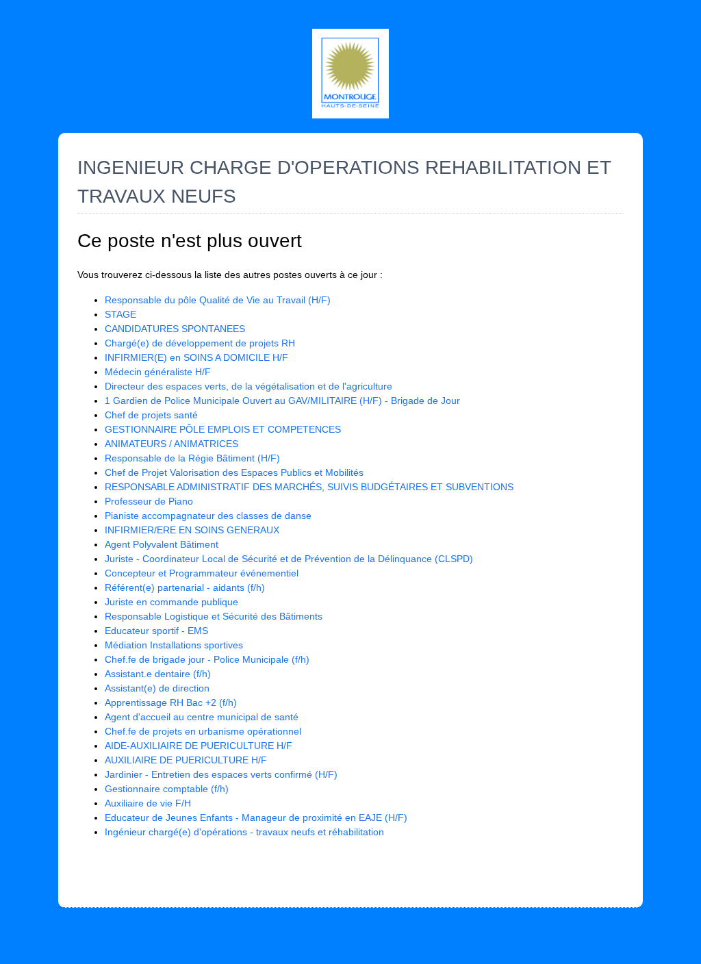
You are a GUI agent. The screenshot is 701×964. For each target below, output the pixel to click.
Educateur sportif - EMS (156, 630)
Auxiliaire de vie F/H (148, 803)
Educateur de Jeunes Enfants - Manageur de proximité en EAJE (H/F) (256, 817)
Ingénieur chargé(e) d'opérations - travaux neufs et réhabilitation (244, 831)
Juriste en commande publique (171, 601)
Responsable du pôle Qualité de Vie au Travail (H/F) (218, 299)
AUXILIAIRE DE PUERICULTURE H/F (186, 759)
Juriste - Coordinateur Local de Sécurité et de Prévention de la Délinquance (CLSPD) (289, 558)
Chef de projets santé (151, 414)
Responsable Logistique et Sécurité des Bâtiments (213, 616)
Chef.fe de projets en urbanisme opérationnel (203, 731)
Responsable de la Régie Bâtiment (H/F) (192, 458)
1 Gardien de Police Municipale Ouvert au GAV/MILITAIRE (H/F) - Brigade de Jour (282, 400)
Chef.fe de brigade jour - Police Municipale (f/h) (207, 659)
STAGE (120, 314)
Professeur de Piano (149, 501)
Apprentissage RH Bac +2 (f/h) (171, 702)
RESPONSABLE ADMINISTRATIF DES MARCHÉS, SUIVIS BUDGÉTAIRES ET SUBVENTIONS (309, 486)
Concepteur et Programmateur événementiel (201, 573)
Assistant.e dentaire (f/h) (158, 673)
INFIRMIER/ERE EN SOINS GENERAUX (192, 529)
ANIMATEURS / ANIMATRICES (171, 443)
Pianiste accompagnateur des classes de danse (208, 515)
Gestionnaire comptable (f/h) (167, 788)
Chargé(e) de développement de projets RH (200, 343)
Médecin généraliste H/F (158, 371)
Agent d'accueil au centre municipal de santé (201, 716)
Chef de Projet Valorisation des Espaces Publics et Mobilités (234, 472)
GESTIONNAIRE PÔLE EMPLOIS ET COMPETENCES (223, 429)
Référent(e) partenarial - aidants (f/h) (185, 587)
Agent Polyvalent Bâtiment (161, 544)
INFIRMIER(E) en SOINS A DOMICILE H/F (196, 357)
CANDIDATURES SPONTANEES (175, 328)
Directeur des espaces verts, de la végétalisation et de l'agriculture (248, 386)
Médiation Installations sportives (174, 644)
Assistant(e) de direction (157, 688)
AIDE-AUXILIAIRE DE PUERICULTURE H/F (198, 745)
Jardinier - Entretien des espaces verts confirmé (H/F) (221, 774)
